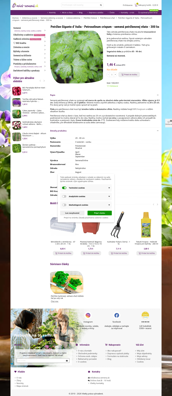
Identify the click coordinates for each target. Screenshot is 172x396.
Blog (80, 12)
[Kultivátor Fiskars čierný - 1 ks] (119, 225)
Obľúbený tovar (143, 359)
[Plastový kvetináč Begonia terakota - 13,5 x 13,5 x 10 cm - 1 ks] (91, 225)
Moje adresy (142, 356)
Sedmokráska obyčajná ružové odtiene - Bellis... (32, 123)
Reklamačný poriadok (87, 359)
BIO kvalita (21, 43)
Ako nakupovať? (114, 350)
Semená (27, 29)
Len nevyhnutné (72, 213)
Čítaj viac (54, 301)
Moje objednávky (144, 353)
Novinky (52, 12)
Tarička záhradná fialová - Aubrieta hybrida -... (33, 100)
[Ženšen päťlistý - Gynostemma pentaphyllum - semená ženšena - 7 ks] (16, 148)
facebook (117, 321)
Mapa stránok (22, 386)
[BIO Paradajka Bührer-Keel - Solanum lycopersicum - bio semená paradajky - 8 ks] (16, 91)
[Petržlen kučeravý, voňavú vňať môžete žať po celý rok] (66, 282)
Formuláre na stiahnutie (117, 356)
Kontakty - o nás (127, 12)
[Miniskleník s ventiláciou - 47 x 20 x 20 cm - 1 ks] (63, 225)
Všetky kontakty (97, 383)
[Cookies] (136, 361)
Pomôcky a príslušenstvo (27, 65)
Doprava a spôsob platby (118, 353)
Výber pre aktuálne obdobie (23, 79)
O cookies (82, 361)
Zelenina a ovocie (21, 47)
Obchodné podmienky (87, 353)
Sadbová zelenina (27, 39)
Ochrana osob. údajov (87, 356)
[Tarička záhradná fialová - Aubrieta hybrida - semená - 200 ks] (16, 102)
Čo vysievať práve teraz (148, 12)
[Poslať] (101, 5)
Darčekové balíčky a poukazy (26, 70)
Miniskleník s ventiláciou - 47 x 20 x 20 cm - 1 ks (63, 243)
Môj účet (140, 350)
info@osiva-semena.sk (100, 377)
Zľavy (18, 380)
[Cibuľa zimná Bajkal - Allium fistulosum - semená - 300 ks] (16, 136)
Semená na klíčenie (22, 55)
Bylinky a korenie (21, 51)
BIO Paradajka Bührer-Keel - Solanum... (34, 89)
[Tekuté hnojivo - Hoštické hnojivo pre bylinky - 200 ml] (146, 225)
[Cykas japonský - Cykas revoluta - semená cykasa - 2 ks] (16, 114)
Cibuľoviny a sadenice (29, 34)
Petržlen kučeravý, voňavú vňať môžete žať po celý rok (67, 297)
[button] (40, 81)
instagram (88, 321)
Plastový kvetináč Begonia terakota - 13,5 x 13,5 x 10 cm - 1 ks (91, 244)
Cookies (140, 361)
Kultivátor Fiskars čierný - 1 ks (118, 243)
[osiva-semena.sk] (27, 5)
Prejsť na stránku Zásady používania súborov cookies (86, 217)
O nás (19, 377)
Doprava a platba (96, 12)
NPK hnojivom (139, 109)
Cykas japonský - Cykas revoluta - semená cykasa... (33, 112)
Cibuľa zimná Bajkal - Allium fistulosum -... (34, 134)
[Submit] (67, 360)
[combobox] (80, 5)
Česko (112, 12)
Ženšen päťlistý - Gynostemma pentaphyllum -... (34, 147)
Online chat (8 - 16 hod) (100, 380)
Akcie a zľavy (67, 12)
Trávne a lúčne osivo (22, 59)
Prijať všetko (99, 213)
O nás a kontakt (85, 350)
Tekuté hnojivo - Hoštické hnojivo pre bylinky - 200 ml (146, 243)
